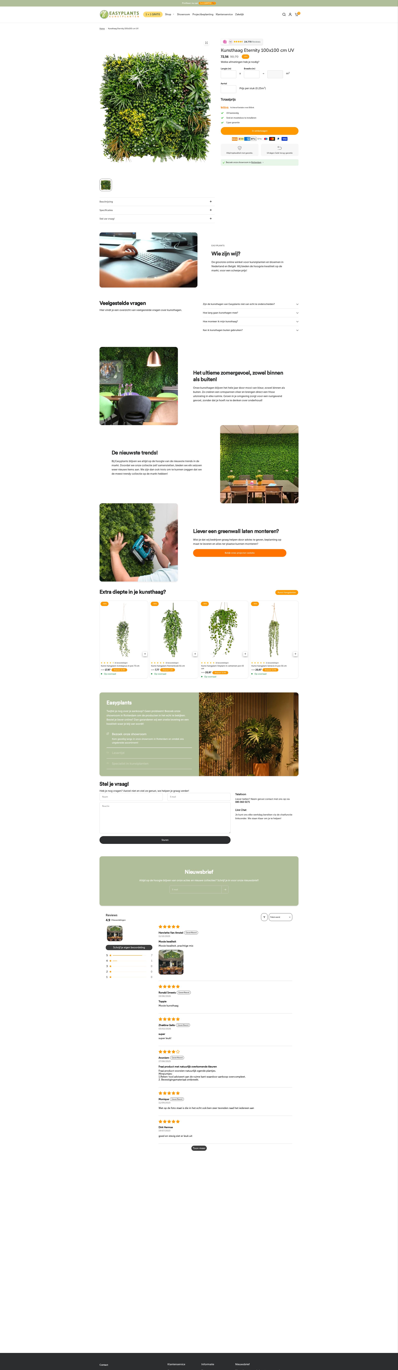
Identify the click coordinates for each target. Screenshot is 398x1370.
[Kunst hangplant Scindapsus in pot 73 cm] (123, 630)
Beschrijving (106, 201)
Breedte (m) (249, 68)
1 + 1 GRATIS (153, 14)
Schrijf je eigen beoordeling (129, 947)
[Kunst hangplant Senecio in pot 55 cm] (274, 630)
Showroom (183, 14)
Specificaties (106, 210)
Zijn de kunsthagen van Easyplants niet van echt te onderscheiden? (239, 304)
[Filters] (264, 917)
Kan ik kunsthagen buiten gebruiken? (223, 330)
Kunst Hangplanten (287, 592)
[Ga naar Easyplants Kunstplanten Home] (119, 14)
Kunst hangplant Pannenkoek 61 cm (168, 666)
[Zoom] (206, 42)
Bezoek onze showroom (129, 734)
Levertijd (118, 752)
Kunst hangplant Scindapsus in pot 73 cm (120, 666)
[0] (295, 14)
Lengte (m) (226, 68)
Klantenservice (224, 14)
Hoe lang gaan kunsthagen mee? (220, 312)
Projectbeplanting (202, 14)
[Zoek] (284, 14)
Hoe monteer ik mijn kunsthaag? (220, 321)
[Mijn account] (290, 14)
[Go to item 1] (115, 933)
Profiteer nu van (198, 3)
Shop (168, 14)
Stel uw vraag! (107, 218)
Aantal (224, 83)
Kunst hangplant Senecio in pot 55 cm (269, 666)
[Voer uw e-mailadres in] (225, 889)
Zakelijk (239, 14)
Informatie (207, 1364)
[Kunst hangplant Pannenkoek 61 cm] (174, 630)
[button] (239, 553)
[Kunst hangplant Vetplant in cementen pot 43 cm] (224, 630)
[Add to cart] (145, 654)
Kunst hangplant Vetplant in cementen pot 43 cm (222, 667)
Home (102, 28)
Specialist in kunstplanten (130, 763)
